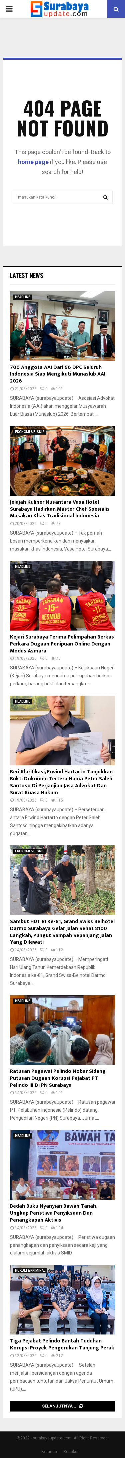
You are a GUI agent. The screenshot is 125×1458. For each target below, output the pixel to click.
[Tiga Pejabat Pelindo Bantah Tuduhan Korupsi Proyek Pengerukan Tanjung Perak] (62, 1299)
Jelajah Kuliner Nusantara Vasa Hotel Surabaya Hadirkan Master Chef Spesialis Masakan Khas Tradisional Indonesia (60, 509)
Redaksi (70, 1451)
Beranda (49, 1451)
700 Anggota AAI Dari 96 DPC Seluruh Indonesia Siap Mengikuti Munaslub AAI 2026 (57, 374)
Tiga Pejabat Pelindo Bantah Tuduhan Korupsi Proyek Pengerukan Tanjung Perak (62, 1344)
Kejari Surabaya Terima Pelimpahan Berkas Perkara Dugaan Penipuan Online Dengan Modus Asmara (62, 644)
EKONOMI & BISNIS (30, 432)
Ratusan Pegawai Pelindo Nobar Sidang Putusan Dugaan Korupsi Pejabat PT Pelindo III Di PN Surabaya (58, 1078)
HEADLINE (22, 297)
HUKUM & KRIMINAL (30, 1270)
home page (33, 161)
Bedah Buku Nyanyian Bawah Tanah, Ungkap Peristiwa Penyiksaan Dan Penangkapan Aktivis (53, 1213)
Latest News (26, 275)
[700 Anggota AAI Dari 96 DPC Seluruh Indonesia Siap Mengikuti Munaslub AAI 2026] (62, 326)
